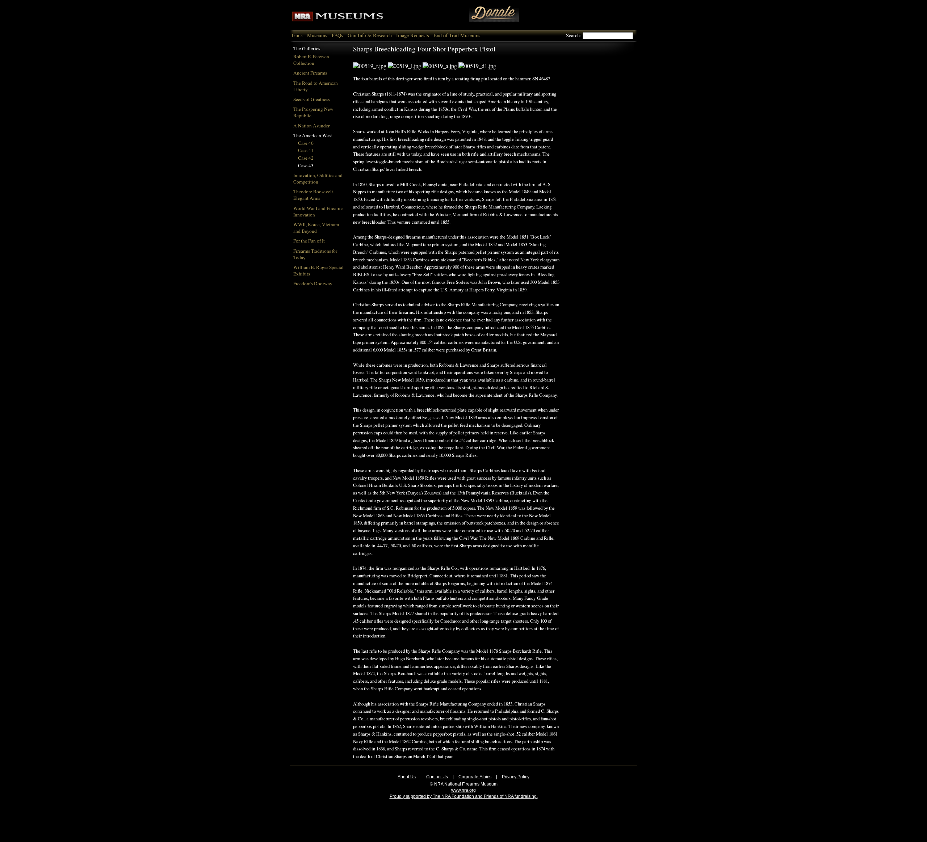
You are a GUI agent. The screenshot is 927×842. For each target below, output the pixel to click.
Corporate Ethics (474, 776)
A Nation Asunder (311, 125)
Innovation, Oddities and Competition (318, 178)
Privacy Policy (515, 776)
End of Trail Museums (457, 35)
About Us (407, 776)
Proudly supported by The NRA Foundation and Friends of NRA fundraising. (464, 796)
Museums (317, 35)
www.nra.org (463, 790)
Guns (297, 35)
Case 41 (306, 150)
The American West (312, 135)
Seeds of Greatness (311, 99)
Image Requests (412, 35)
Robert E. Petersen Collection (311, 59)
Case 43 (306, 165)
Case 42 (306, 158)
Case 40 (306, 143)
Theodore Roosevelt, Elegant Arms (313, 194)
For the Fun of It (309, 240)
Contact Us (437, 776)
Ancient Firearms (310, 73)
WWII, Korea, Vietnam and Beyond (316, 227)
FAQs (337, 35)
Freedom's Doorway (312, 283)
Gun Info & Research (370, 35)
